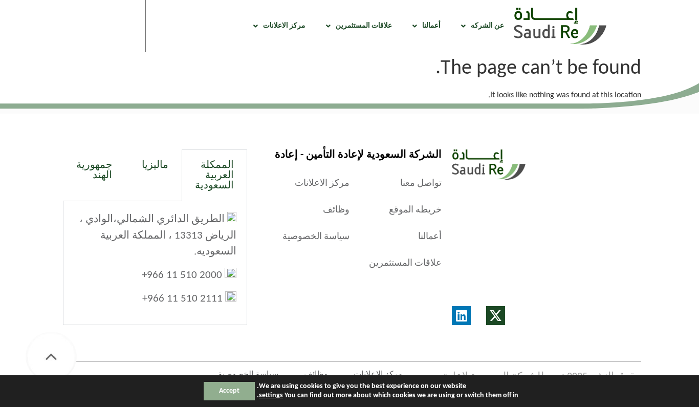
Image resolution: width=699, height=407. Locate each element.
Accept (229, 391)
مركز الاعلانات (284, 26)
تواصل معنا (421, 183)
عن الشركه (487, 26)
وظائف (336, 210)
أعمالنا (431, 26)
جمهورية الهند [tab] (94, 170)
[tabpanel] (155, 263)
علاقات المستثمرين (364, 26)
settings (271, 395)
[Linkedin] (461, 315)
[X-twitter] (495, 315)
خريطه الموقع (415, 210)
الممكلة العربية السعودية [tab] (214, 175)
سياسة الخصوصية (316, 237)
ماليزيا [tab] (155, 165)
